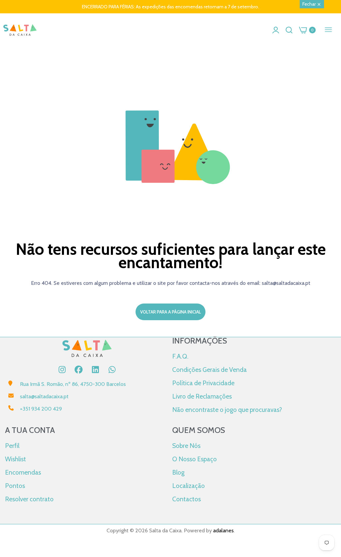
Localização (188, 486)
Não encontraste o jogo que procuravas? (227, 410)
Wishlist (15, 459)
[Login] (275, 30)
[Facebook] (78, 369)
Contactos (186, 499)
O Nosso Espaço (194, 459)
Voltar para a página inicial (170, 312)
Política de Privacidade (203, 383)
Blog (178, 472)
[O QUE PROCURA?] (289, 30)
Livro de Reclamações (202, 396)
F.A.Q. (180, 356)
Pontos (15, 486)
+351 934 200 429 (41, 409)
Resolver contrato (29, 499)
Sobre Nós (186, 446)
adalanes (223, 530)
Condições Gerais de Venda (209, 370)
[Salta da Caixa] (20, 30)
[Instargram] (62, 369)
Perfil (12, 446)
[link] (327, 502)
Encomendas (23, 472)
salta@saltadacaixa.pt (44, 396)
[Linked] (95, 369)
